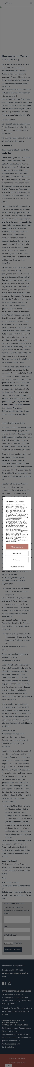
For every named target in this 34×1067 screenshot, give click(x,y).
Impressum (21, 567)
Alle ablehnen (17, 553)
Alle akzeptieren (17, 546)
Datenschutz (13, 567)
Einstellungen (17, 560)
